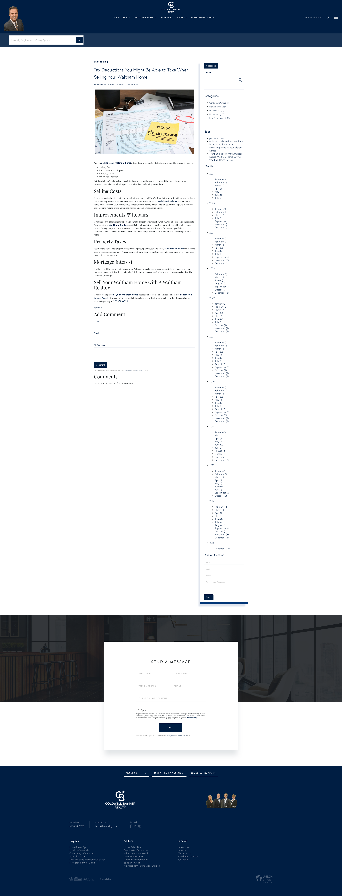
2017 (211, 500)
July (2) (218, 197)
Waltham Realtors (167, 201)
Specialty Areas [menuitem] (77, 856)
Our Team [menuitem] (183, 859)
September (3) (222, 286)
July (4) (218, 522)
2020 (212, 381)
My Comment (100, 344)
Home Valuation (202, 773)
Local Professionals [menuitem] (79, 850)
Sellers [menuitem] (180, 18)
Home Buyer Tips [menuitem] (78, 847)
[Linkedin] (135, 826)
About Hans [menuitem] (121, 18)
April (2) (219, 247)
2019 (211, 426)
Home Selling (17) (217, 114)
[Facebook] (131, 826)
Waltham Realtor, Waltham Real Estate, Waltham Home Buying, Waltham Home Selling (225, 156)
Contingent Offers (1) (219, 102)
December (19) (222, 548)
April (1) (218, 188)
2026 (212, 173)
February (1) (221, 182)
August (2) (220, 364)
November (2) (222, 260)
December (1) (221, 227)
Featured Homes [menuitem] (145, 18)
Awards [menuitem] (182, 850)
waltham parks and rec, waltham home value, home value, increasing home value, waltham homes (226, 146)
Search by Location (167, 773)
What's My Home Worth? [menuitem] (137, 853)
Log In (319, 18)
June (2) (219, 250)
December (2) (222, 292)
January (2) (220, 238)
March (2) (219, 215)
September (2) (222, 221)
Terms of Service (139, 370)
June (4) (219, 280)
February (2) (221, 212)
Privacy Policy (128, 370)
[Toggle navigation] (336, 17)
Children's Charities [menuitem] (188, 856)
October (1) (220, 289)
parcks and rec (216, 138)
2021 (211, 336)
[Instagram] (139, 826)
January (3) (220, 471)
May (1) (218, 191)
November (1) (221, 224)
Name (96, 321)
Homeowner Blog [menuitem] (202, 18)
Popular (131, 773)
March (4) (219, 277)
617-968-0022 (120, 301)
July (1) (218, 489)
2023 (212, 268)
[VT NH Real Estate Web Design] (264, 879)
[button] (79, 40)
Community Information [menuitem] (81, 853)
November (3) (222, 534)
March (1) (219, 185)
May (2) (218, 316)
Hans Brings (102, 85)
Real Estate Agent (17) (219, 118)
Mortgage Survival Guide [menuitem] (82, 862)
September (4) (222, 257)
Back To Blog (101, 61)
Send (170, 728)
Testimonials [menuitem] (184, 853)
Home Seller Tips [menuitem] (132, 847)
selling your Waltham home (116, 162)
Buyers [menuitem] (165, 18)
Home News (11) (216, 110)
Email (96, 333)
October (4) (221, 325)
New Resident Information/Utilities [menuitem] (87, 859)
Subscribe (211, 65)
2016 (211, 542)
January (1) (220, 179)
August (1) (220, 283)
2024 (212, 232)
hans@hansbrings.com (106, 826)
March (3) (219, 477)
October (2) (221, 370)
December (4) (222, 537)
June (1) (219, 194)
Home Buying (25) (217, 106)
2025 (212, 203)
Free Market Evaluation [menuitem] (136, 850)
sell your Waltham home (124, 294)
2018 (211, 465)
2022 (212, 297)
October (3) (221, 415)
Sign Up (308, 18)
